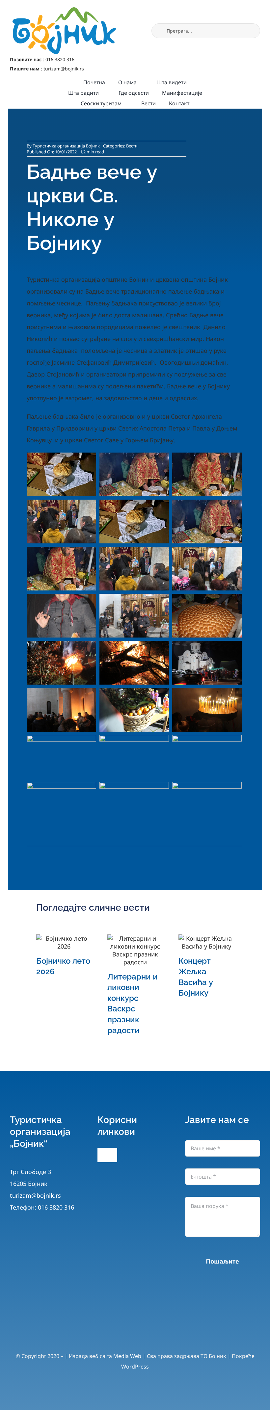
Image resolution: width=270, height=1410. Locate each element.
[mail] (143, 1315)
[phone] (161, 1315)
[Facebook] (32, 857)
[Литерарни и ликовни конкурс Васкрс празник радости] (135, 950)
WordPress (135, 1366)
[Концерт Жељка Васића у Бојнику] (206, 942)
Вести (132, 146)
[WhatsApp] (67, 857)
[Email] (85, 857)
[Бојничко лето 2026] (64, 942)
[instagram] (126, 1315)
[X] (50, 857)
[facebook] (108, 1315)
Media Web (127, 1356)
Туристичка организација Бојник (66, 146)
